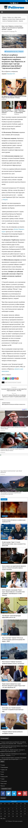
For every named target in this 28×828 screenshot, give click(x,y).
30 (21, 816)
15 (17, 811)
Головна (3, 765)
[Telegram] (4, 378)
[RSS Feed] (18, 378)
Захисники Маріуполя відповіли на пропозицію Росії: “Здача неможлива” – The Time (14, 389)
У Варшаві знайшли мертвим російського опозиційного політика (12, 732)
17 (25, 811)
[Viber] (11, 378)
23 (21, 813)
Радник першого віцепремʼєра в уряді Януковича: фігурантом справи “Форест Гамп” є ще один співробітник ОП (13, 685)
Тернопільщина (4, 767)
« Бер (1, 818)
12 (5, 811)
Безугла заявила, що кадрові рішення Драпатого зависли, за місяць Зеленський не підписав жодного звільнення (14, 567)
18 (1, 813)
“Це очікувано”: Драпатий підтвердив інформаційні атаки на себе (11, 616)
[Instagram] (15, 378)
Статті (2, 772)
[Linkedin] (13, 378)
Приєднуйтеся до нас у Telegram (14, 51)
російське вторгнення (12, 382)
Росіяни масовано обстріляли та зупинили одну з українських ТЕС (14, 520)
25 (1, 816)
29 (17, 816)
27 (9, 816)
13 (9, 811)
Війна (6, 382)
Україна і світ (4, 516)
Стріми (2, 779)
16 (21, 811)
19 (5, 813)
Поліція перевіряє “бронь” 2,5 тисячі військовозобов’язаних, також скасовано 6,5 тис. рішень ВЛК (14, 543)
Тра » (4, 818)
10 (25, 808)
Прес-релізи (3, 783)
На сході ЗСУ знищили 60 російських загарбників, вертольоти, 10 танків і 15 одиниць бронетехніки (14, 395)
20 (9, 813)
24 (25, 813)
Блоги (2, 774)
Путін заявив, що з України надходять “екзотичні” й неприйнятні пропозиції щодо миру (12, 709)
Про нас (3, 785)
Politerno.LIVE (4, 776)
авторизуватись (22, 404)
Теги (3, 382)
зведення (19, 382)
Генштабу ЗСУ (11, 73)
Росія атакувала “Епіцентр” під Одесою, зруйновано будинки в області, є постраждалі (13, 662)
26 (5, 816)
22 (17, 813)
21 (13, 813)
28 (13, 816)
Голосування (4, 781)
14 (13, 811)
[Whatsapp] (8, 378)
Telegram (5, 199)
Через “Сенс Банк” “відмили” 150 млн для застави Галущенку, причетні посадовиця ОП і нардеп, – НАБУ (13, 639)
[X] (6, 378)
